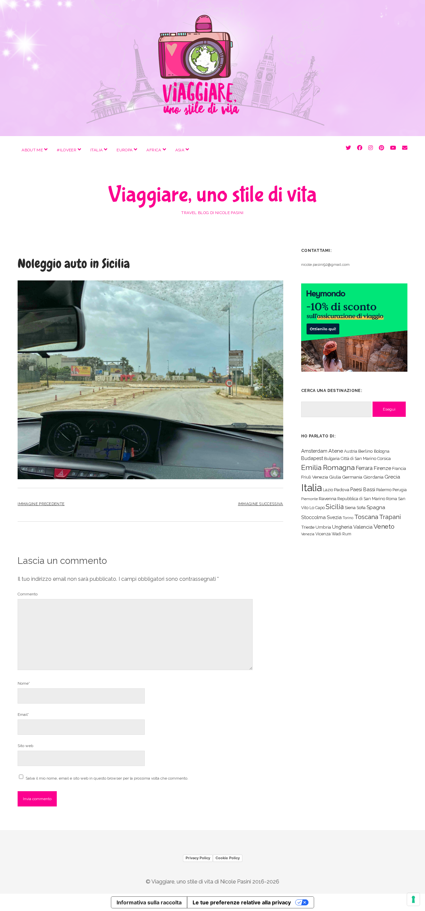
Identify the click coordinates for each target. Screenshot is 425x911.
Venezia (307, 534)
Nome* (24, 683)
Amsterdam (314, 451)
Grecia (392, 477)
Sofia (361, 507)
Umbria (323, 527)
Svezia (334, 517)
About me (32, 150)
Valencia (363, 527)
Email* (23, 714)
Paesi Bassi (362, 489)
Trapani (390, 516)
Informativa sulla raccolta (149, 902)
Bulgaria (332, 458)
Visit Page (212, 68)
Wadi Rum (341, 533)
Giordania (373, 477)
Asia (179, 150)
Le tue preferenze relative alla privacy (242, 902)
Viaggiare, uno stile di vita (212, 195)
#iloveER (66, 150)
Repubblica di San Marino (361, 498)
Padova (341, 489)
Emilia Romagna (328, 467)
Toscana (366, 516)
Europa (124, 150)
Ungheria (342, 527)
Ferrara (364, 468)
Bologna (381, 451)
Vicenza (323, 533)
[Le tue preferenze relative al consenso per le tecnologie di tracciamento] (413, 899)
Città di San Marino (358, 458)
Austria (350, 451)
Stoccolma (313, 517)
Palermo (383, 489)
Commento (28, 594)
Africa (153, 150)
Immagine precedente (41, 503)
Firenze (382, 468)
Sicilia (335, 507)
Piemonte (309, 499)
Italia (96, 150)
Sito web (25, 745)
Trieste (307, 527)
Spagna (376, 507)
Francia (399, 468)
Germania (352, 477)
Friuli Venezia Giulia (321, 477)
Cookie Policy (227, 858)
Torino (348, 518)
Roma (391, 498)
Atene (335, 451)
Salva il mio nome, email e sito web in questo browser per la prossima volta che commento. (107, 778)
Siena (350, 507)
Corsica (384, 458)
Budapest (312, 458)
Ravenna (327, 498)
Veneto (384, 526)
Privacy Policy (198, 858)
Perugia (399, 489)
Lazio (328, 489)
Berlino (365, 451)
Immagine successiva (260, 503)
